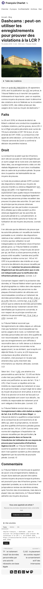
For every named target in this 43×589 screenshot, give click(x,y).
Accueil (4, 17)
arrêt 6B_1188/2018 (17, 88)
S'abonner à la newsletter (21, 515)
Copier (6, 543)
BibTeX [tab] (12, 527)
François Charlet (15, 3)
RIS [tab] (18, 527)
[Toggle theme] (27, 3)
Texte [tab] (5, 527)
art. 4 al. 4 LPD (31, 301)
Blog (10, 17)
